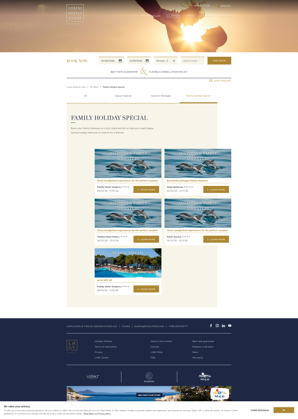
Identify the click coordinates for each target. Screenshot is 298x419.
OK (283, 410)
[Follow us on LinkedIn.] (223, 326)
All (85, 96)
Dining (190, 16)
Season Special (123, 96)
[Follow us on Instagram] (217, 326)
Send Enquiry (222, 80)
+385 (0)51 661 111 (178, 326)
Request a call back (202, 346)
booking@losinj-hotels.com (149, 326)
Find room (219, 60)
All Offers (173, 16)
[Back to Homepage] (75, 15)
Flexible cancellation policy (168, 72)
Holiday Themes (103, 341)
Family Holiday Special (198, 96)
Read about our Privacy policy (97, 413)
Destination (207, 16)
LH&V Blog (156, 352)
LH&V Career (102, 357)
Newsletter (202, 6)
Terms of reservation (106, 346)
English (226, 6)
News (195, 352)
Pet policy (197, 357)
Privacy (99, 352)
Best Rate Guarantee (124, 72)
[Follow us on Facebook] (211, 326)
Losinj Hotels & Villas (76, 87)
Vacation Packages (161, 96)
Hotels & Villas (150, 16)
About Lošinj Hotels (161, 341)
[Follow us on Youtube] (229, 326)
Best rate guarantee (203, 341)
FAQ (153, 357)
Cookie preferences (260, 410)
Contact (225, 16)
